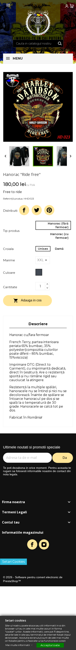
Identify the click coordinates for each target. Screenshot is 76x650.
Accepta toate (50, 645)
